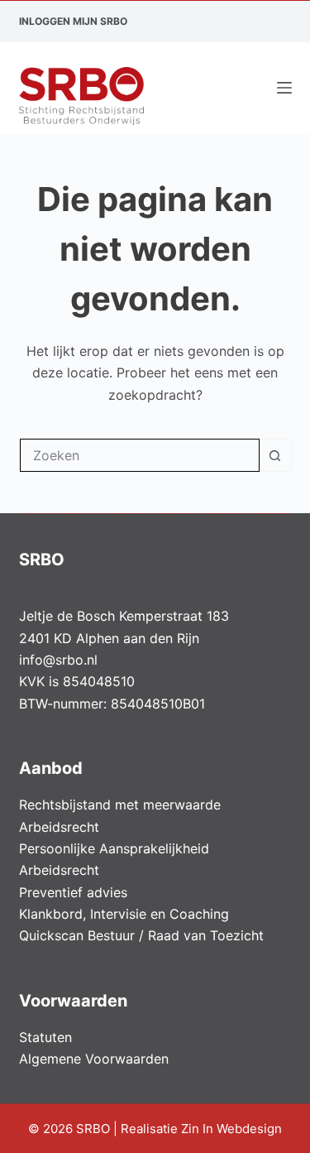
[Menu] (284, 87)
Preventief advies (73, 892)
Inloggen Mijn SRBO (73, 21)
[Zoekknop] (275, 455)
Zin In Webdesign (233, 1128)
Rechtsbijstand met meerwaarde (120, 804)
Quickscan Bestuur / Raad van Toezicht (141, 935)
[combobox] (140, 455)
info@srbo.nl (58, 659)
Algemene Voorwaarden (94, 1058)
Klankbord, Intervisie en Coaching (124, 914)
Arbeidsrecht (59, 827)
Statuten (45, 1037)
